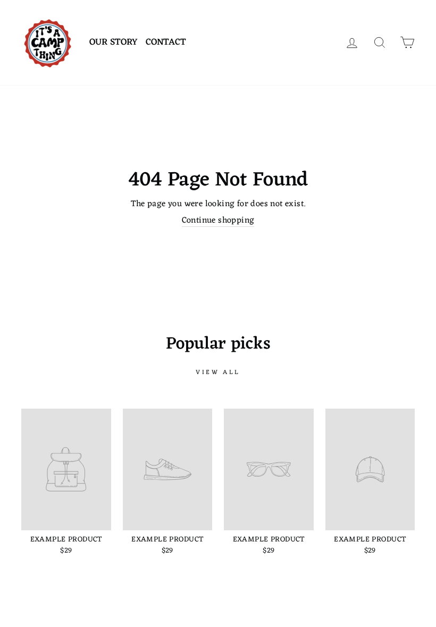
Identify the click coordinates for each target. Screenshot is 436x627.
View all (218, 372)
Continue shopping (218, 221)
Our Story (113, 42)
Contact (166, 42)
